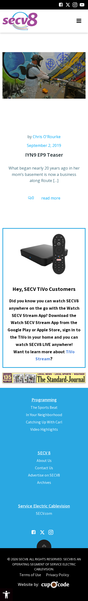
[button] (6, 594)
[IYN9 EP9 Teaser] (44, 75)
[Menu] (79, 21)
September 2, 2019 (44, 145)
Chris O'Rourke (47, 136)
